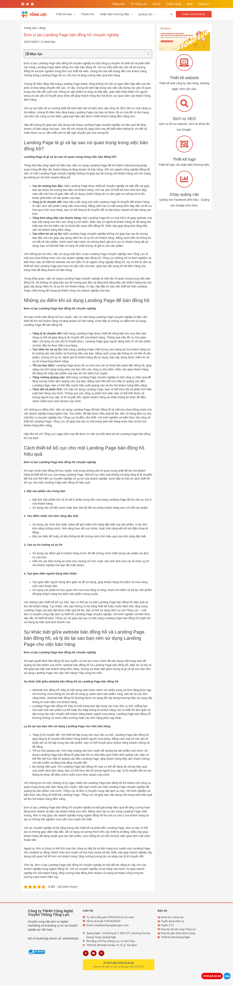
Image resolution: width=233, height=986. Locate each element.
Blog (189, 4)
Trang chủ (118, 4)
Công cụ (203, 4)
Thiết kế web (64, 14)
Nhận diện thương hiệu (114, 14)
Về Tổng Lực (138, 4)
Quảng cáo (145, 14)
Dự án (156, 4)
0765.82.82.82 (212, 976)
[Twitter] (27, 4)
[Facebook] (22, 4)
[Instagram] (32, 4)
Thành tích (87, 14)
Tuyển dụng (173, 4)
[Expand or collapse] (148, 54)
